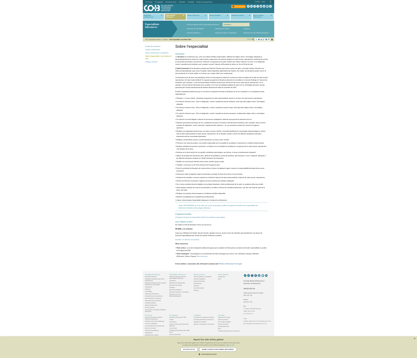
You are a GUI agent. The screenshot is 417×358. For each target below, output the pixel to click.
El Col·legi (148, 315)
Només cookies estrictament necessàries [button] (218, 349)
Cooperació (221, 276)
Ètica (219, 279)
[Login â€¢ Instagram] (254, 6)
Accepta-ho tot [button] (189, 349)
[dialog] (208, 347)
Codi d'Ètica (148, 291)
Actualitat (221, 315)
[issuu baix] (262, 275)
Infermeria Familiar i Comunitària (225, 33)
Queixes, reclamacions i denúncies (204, 324)
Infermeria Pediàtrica (193, 33)
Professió (148, 289)
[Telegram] (248, 6)
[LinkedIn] (251, 6)
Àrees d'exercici (199, 274)
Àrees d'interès (223, 274)
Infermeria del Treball (222, 28)
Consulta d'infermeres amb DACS (204, 319)
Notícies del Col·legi (224, 317)
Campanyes (148, 287)
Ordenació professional (152, 294)
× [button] (414, 338)
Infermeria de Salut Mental (195, 28)
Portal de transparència (152, 330)
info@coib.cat (249, 288)
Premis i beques (150, 307)
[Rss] (270, 6)
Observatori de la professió (153, 300)
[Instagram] (248, 275)
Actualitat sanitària (150, 303)
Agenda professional (151, 305)
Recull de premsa (223, 324)
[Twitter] (261, 6)
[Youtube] (264, 6)
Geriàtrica (246, 28)
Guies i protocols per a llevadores (156, 53)
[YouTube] (259, 275)
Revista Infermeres (223, 326)
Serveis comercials (174, 334)
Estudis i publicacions (152, 49)
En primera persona (151, 276)
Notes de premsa (223, 319)
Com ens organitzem (151, 323)
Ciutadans (197, 315)
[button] (208, 354)
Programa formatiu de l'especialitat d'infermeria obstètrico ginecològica (200, 217)
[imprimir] (272, 39)
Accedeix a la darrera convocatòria (187, 239)
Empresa (196, 286)
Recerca (196, 290)
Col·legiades (173, 315)
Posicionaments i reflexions (153, 298)
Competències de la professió (154, 296)
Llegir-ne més (230, 345)
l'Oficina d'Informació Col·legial (230, 264)
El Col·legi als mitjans (224, 322)
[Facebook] (257, 6)
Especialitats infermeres (177, 274)
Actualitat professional (152, 274)
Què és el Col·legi (150, 328)
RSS (219, 328)
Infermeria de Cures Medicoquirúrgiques (255, 33)
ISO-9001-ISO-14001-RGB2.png (154, 321)
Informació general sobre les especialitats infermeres (203, 24)
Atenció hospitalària (199, 279)
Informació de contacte (151, 335)
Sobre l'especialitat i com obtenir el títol (158, 57)
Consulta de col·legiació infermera (204, 317)
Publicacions (149, 332)
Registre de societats (200, 322)
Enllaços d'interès (151, 62)
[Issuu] (267, 6)
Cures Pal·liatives (199, 288)
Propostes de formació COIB (177, 317)
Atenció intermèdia (199, 281)
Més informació (202, 256)
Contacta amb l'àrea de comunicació (229, 331)
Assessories (172, 322)
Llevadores (227, 24)
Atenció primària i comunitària (202, 276)
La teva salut (173, 328)
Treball (171, 319)
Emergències (198, 283)
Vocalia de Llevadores (153, 46)
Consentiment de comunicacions (154, 326)
